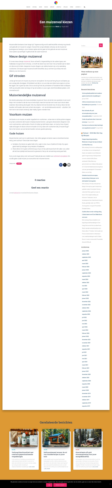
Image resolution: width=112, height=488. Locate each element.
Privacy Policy (60, 485)
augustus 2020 (86, 384)
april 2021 (84, 361)
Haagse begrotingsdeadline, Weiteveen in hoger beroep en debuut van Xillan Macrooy (92, 142)
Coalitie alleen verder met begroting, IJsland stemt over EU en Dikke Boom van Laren (92, 214)
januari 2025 (85, 270)
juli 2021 (84, 352)
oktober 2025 (85, 254)
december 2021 (86, 339)
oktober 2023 (85, 282)
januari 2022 (85, 336)
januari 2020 (85, 390)
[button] (80, 7)
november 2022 (86, 304)
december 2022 (86, 301)
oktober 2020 (85, 377)
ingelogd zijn (17, 192)
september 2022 (86, 311)
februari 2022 (85, 333)
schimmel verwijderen (61, 156)
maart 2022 (85, 330)
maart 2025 (85, 263)
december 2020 (86, 374)
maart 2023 (85, 292)
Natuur (52, 7)
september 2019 (86, 403)
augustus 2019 (86, 406)
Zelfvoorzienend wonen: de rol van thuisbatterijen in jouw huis (55, 454)
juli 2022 (84, 317)
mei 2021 (84, 358)
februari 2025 (85, 266)
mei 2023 (84, 285)
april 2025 (84, 260)
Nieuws (28, 7)
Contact (78, 7)
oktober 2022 (85, 308)
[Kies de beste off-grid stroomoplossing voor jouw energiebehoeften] (88, 438)
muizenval (27, 61)
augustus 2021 (86, 349)
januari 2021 (85, 371)
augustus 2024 (86, 276)
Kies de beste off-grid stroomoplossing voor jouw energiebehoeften (89, 113)
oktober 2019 (85, 399)
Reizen (46, 7)
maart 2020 (85, 387)
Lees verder (32, 466)
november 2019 (86, 396)
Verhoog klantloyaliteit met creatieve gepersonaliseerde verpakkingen (22, 454)
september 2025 (86, 257)
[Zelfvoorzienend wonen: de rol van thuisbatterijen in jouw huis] (56, 438)
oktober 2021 (85, 346)
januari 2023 (85, 298)
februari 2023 (85, 295)
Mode (40, 7)
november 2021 (86, 342)
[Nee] (110, 484)
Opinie (71, 7)
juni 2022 (84, 320)
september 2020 (86, 380)
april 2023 (84, 289)
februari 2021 (85, 368)
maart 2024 (85, 279)
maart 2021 (85, 365)
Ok (49, 485)
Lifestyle (58, 7)
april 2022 (84, 327)
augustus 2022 (86, 314)
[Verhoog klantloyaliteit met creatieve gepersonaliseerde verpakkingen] (24, 438)
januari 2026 (85, 251)
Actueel (35, 7)
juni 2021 (84, 355)
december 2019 (86, 393)
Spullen (66, 7)
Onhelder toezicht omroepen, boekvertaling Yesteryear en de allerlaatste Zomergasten (90, 178)
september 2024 (86, 273)
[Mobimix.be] (56, 3)
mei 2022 (84, 323)
